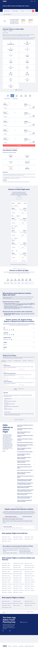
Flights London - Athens (6, 563)
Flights (7, 611)
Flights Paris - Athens (28, 563)
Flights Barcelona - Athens (29, 565)
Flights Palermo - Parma (29, 539)
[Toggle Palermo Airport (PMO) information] (34, 527)
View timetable (10, 169)
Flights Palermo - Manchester (18, 590)
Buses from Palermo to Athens (24, 549)
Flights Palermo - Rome (6, 536)
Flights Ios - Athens (16, 605)
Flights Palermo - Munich (6, 586)
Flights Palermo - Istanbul (17, 592)
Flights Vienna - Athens (29, 573)
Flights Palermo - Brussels (17, 586)
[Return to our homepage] (4, 1)
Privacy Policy (21, 646)
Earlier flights (15, 260)
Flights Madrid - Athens (6, 565)
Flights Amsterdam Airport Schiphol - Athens (10, 573)
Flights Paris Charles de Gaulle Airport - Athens (21, 569)
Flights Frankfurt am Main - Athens (8, 569)
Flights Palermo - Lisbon (29, 584)
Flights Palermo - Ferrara (6, 541)
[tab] (7, 99)
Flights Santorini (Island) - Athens (7, 603)
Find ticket (10, 157)
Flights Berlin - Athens (17, 565)
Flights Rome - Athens (6, 567)
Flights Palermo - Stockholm (29, 590)
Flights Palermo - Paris (28, 577)
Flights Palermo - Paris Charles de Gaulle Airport (21, 584)
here (27, 264)
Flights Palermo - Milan (17, 582)
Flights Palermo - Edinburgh (7, 539)
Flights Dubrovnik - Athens (18, 603)
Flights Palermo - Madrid (6, 579)
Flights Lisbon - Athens (29, 569)
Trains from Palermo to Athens (24, 551)
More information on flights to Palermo (10, 552)
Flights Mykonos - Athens (6, 605)
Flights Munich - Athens (6, 571)
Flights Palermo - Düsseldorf (7, 592)
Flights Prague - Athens (17, 575)
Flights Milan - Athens (17, 567)
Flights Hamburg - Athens (17, 573)
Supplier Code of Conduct (29, 646)
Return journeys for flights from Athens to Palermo (10, 550)
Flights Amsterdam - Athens (29, 567)
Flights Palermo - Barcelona (18, 539)
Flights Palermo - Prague (6, 590)
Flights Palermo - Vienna (17, 588)
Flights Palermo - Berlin (17, 579)
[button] (22, 11)
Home (4, 611)
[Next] (34, 96)
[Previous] (5, 279)
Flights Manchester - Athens (29, 575)
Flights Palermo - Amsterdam (30, 582)
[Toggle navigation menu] (34, 1)
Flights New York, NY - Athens (18, 563)
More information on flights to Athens (26, 552)
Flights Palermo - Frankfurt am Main (8, 584)
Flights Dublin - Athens (6, 575)
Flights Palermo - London (29, 536)
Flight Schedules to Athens (21, 611)
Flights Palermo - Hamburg (6, 588)
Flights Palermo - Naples (17, 536)
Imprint (9, 646)
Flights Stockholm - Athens (6, 577)
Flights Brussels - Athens (17, 571)
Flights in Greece (12, 611)
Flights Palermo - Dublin (29, 588)
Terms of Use (15, 646)
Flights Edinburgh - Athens (29, 571)
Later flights (23, 260)
